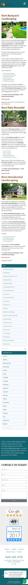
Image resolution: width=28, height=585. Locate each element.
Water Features (6, 337)
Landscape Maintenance (8, 287)
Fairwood (5, 395)
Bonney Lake (6, 367)
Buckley (5, 370)
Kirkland (5, 424)
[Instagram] (15, 564)
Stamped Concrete (7, 322)
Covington (5, 381)
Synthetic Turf (6, 329)
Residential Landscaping (8, 312)
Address (3, 485)
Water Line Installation (8, 340)
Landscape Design (7, 279)
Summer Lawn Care (7, 326)
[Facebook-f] (12, 564)
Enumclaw (5, 391)
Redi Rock (5, 308)
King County (6, 420)
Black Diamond (7, 363)
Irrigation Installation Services (10, 276)
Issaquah (5, 413)
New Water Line (6, 304)
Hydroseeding (6, 272)
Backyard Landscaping (8, 269)
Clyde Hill (5, 377)
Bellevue (5, 359)
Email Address (4, 479)
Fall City (5, 399)
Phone (2, 474)
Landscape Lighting (7, 283)
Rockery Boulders (7, 319)
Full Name (3, 469)
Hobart (4, 409)
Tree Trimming (6, 333)
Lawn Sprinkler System (8, 297)
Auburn (5, 356)
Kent (4, 416)
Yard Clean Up (6, 344)
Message (3, 490)
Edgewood (5, 388)
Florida (4, 406)
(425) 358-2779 (14, 557)
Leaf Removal (6, 301)
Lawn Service (6, 294)
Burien (4, 374)
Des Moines (6, 384)
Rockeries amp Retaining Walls (10, 315)
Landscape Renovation (8, 290)
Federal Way (6, 402)
